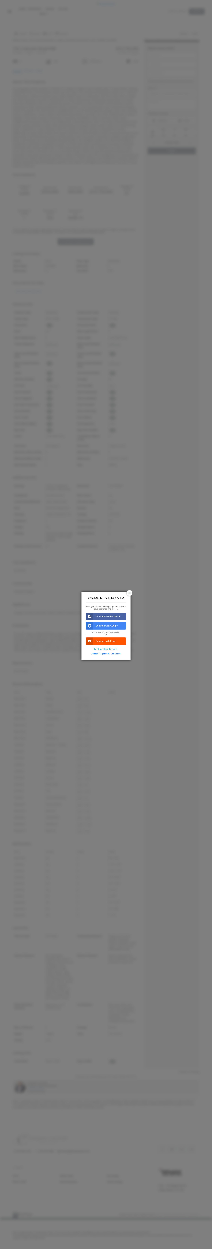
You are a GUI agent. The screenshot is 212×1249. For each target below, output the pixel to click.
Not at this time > (106, 649)
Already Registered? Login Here (106, 654)
